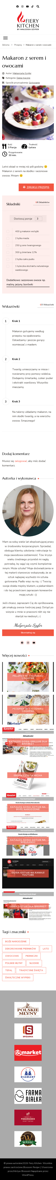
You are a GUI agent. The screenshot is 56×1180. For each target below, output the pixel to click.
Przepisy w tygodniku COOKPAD (28, 677)
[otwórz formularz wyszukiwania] (38, 6)
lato (46, 948)
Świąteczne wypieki (17, 977)
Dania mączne (23, 78)
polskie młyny (14, 963)
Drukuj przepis (37, 187)
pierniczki (32, 956)
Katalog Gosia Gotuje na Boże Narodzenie (28, 808)
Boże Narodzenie (16, 941)
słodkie (34, 963)
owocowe (12, 956)
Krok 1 (16, 321)
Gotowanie (34, 82)
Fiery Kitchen (35, 1163)
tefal (8, 970)
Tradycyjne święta (31, 970)
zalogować (21, 461)
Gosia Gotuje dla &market (28, 906)
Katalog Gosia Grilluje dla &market (28, 742)
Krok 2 (16, 359)
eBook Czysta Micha (28, 775)
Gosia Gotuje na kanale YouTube (28, 873)
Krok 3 (16, 401)
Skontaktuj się (28, 632)
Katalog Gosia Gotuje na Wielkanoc (28, 841)
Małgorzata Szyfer (22, 73)
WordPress (28, 1175)
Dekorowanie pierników (20, 948)
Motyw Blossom (21, 1171)
